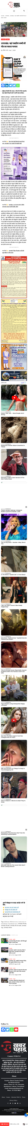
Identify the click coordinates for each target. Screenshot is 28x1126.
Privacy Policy (13, 1100)
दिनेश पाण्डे (5, 50)
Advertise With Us (16, 1097)
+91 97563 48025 (16, 1090)
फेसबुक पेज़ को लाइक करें (11, 909)
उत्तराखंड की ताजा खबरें (15, 925)
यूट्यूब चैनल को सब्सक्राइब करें (12, 912)
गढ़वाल (8, 39)
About (3, 1097)
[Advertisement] (14, 884)
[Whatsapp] (18, 85)
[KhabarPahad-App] (14, 67)
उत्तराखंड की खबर (22, 923)
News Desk (12, 944)
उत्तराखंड (3, 39)
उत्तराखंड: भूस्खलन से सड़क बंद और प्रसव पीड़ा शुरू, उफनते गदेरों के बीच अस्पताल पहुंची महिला (18, 971)
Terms (23, 1097)
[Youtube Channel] (16, 1030)
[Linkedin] (6, 85)
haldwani (6, 921)
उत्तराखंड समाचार (8, 927)
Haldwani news (14, 921)
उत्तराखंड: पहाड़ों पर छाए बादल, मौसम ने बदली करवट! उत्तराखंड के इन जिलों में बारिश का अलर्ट (17, 951)
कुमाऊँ (14, 939)
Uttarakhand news (12, 923)
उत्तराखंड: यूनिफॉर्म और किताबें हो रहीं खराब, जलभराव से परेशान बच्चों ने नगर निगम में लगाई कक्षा (17, 982)
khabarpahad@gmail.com (16, 1088)
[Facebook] (3, 85)
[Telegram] (10, 85)
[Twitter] (14, 85)
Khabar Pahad (16, 1108)
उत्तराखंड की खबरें (5, 925)
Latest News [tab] (5, 935)
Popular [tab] (14, 935)
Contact (8, 1097)
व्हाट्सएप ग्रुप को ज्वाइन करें (12, 907)
